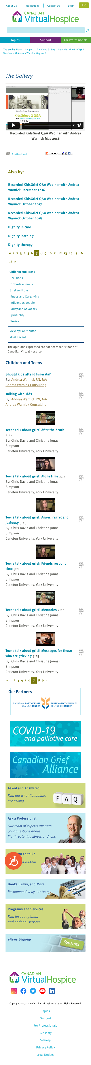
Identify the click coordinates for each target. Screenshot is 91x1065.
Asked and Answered (24, 788)
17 (10, 261)
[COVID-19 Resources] (45, 733)
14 (70, 253)
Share (59, 153)
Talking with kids (19, 393)
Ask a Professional (22, 818)
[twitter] (33, 991)
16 (81, 253)
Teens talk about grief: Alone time (32, 476)
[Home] (45, 12)
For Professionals (21, 284)
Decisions (16, 277)
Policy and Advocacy (23, 308)
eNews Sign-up (19, 939)
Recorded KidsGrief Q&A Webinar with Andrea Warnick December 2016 (43, 187)
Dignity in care (19, 227)
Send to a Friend (19, 153)
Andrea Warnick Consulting (26, 384)
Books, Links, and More (26, 884)
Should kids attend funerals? (28, 374)
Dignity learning (21, 235)
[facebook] (23, 991)
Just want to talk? (21, 853)
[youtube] (42, 991)
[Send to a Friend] (9, 153)
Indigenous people (22, 302)
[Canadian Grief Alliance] (45, 765)
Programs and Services (26, 909)
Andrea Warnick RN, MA (29, 379)
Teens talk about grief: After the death (35, 429)
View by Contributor (22, 330)
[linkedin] (52, 991)
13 (65, 253)
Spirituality (16, 315)
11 (55, 253)
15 (76, 253)
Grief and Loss (18, 290)
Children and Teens (22, 271)
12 (60, 253)
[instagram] (14, 991)
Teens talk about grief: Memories (31, 609)
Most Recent (17, 337)
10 (50, 253)
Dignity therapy (20, 244)
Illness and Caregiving (24, 296)
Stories (14, 321)
